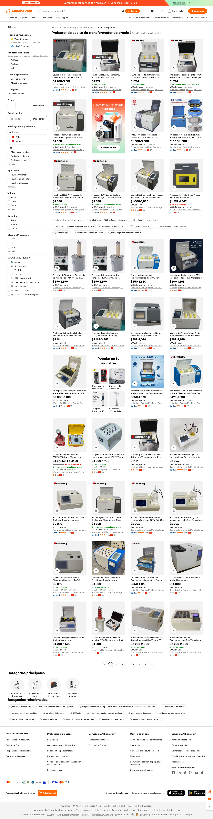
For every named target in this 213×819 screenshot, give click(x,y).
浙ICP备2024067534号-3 (180, 814)
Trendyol (137, 806)
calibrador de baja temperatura (172, 713)
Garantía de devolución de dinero (62, 745)
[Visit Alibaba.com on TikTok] (202, 772)
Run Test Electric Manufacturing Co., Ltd (108, 592)
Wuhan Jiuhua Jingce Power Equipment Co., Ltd (70, 472)
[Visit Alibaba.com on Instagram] (190, 772)
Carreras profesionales (16, 756)
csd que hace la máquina (146, 220)
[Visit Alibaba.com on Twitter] (185, 772)
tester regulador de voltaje (23, 719)
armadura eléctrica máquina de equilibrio (56, 707)
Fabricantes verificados (99, 740)
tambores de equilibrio (21, 707)
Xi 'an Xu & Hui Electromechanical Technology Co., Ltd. (186, 590)
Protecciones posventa (57, 756)
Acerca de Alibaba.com (17, 733)
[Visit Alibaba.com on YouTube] (196, 772)
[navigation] (28, 346)
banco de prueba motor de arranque (126, 233)
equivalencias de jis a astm (113, 719)
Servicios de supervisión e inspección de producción (64, 763)
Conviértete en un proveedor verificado (189, 756)
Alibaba (55, 27)
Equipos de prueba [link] (106, 27)
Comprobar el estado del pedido (186, 751)
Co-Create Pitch (13, 745)
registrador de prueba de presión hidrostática (75, 226)
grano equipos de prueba (141, 713)
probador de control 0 (143, 226)
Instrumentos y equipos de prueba (77, 27)
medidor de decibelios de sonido (90, 233)
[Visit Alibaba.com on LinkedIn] (179, 772)
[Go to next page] (151, 664)
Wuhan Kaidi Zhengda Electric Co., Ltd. (70, 403)
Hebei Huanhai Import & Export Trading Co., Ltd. (70, 87)
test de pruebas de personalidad (146, 719)
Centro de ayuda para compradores (146, 740)
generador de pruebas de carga (173, 226)
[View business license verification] (132, 814)
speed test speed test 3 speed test (79, 719)
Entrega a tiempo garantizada (60, 751)
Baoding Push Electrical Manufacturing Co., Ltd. (186, 147)
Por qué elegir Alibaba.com (18, 740)
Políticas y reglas (54, 770)
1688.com (76, 806)
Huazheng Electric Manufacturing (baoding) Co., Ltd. (147, 207)
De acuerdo (38, 105)
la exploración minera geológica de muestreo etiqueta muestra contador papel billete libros (118, 707)
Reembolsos (135, 756)
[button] (122, 11)
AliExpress (65, 806)
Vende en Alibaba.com (182, 740)
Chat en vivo (135, 745)
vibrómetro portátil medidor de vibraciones (109, 220)
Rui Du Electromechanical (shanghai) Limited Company (186, 210)
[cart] (161, 11)
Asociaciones (178, 762)
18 (145, 665)
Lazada (106, 806)
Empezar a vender (180, 745)
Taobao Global (118, 806)
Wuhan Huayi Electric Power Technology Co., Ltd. (108, 469)
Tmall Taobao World (92, 806)
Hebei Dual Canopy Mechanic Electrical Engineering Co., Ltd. (147, 287)
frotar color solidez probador (114, 226)
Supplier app (122, 793)
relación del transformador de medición (106, 713)
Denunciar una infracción (141, 770)
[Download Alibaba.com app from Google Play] (197, 793)
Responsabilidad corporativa (18, 751)
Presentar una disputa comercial (144, 751)
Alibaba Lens (19, 793)
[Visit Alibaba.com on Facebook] (173, 772)
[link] (209, 791)
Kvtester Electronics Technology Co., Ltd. (70, 287)
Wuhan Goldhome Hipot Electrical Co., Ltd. (147, 147)
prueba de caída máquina (175, 707)
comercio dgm (62, 233)
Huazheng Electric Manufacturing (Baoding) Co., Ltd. (108, 89)
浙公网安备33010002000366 (153, 814)
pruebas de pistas (50, 719)
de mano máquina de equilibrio (24, 713)
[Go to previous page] (104, 664)
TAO (129, 806)
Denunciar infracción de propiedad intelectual (145, 763)
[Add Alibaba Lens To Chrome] (47, 793)
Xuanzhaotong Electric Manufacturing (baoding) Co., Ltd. (70, 210)
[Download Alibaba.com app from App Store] (176, 793)
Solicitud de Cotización (99, 745)
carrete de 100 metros (55, 713)
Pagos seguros (54, 740)
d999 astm (77, 713)
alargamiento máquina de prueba (70, 220)
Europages (148, 806)
